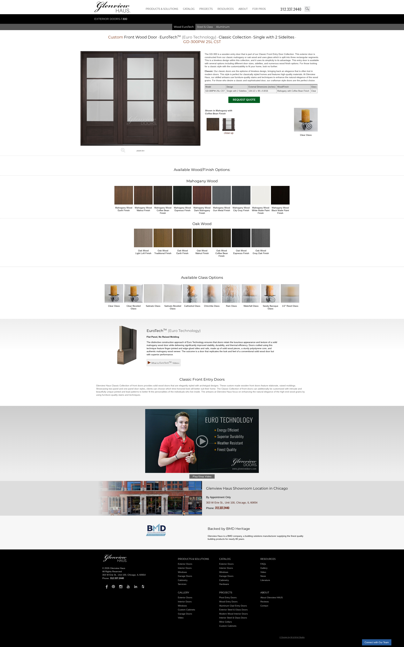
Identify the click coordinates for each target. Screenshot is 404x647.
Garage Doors (185, 576)
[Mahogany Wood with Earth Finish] (123, 205)
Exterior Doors (107, 18)
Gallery (263, 568)
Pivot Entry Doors (228, 597)
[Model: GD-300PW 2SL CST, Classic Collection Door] (140, 144)
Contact (264, 605)
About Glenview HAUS (271, 597)
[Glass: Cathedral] (192, 303)
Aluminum (223, 26)
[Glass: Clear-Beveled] (133, 303)
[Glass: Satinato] (153, 303)
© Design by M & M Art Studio (292, 637)
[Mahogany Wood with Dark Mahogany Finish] (202, 205)
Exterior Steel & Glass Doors (233, 609)
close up (228, 133)
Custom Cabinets (186, 609)
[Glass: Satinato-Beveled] (172, 303)
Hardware (224, 584)
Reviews (264, 601)
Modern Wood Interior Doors (233, 613)
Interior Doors (185, 568)
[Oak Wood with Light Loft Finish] (143, 247)
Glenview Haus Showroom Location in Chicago (247, 488)
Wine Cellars (225, 622)
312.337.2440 (290, 9)
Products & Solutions (162, 8)
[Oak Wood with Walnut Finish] (202, 247)
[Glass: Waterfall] (251, 303)
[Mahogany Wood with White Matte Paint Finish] (260, 205)
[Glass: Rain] (231, 303)
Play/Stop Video (202, 476)
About (243, 8)
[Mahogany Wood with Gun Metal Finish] (221, 205)
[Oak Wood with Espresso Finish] (241, 247)
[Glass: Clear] (114, 303)
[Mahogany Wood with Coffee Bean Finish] (213, 124)
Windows (182, 572)
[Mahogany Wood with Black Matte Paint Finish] (280, 205)
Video (263, 572)
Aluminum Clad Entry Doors (233, 605)
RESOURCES (225, 8)
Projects (206, 8)
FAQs (263, 564)
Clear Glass (306, 135)
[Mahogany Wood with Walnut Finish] (143, 205)
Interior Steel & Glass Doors (233, 617)
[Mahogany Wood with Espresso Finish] (182, 205)
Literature (265, 580)
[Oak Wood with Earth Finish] (182, 247)
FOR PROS (259, 8)
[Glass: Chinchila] (211, 303)
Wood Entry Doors (228, 601)
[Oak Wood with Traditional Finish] (163, 247)
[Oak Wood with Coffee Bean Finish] (221, 247)
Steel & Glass (205, 26)
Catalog (189, 8)
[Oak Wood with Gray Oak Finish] (260, 247)
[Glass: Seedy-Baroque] (270, 303)
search (307, 9)
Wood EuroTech (184, 26)
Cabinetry (182, 580)
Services (182, 584)
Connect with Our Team (377, 642)
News (263, 576)
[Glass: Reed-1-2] (290, 303)
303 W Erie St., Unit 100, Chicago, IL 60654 (231, 502)
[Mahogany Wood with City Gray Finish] (241, 205)
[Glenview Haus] (106, 586)
